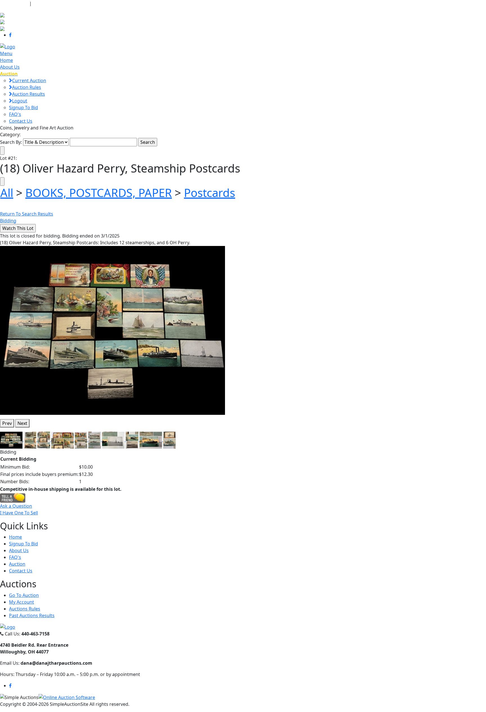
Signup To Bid (23, 107)
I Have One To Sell (19, 513)
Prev (7, 423)
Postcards (209, 192)
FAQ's (15, 114)
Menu (6, 53)
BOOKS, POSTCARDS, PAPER (98, 192)
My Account (21, 602)
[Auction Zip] (2, 28)
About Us (10, 67)
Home (6, 60)
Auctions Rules (24, 609)
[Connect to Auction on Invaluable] (2, 21)
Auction (17, 564)
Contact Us (20, 121)
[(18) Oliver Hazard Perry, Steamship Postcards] (112, 330)
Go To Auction (24, 595)
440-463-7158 (14, 3)
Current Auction (29, 80)
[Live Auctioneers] (2, 15)
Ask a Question (16, 506)
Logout (19, 101)
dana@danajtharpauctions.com (69, 3)
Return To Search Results (26, 214)
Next (22, 423)
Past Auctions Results (32, 615)
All (6, 192)
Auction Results (28, 94)
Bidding (8, 221)
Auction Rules (26, 87)
